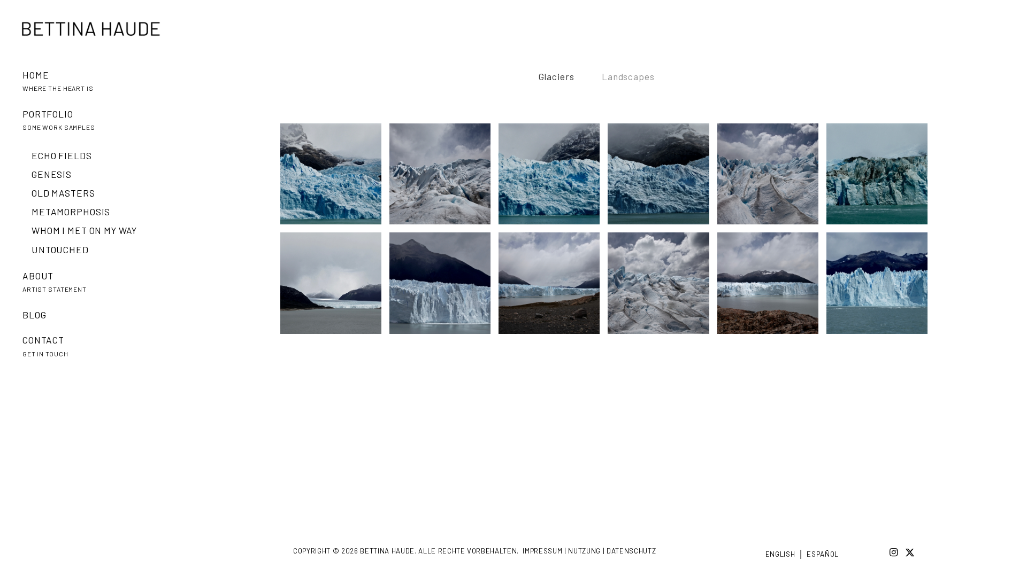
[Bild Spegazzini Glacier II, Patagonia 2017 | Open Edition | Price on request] (334, 177)
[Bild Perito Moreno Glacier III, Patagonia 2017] (334, 286)
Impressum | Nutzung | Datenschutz (589, 551)
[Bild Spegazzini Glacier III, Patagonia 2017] (553, 177)
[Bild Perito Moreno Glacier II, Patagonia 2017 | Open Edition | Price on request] (881, 286)
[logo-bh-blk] (90, 28)
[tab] (556, 83)
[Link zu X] (910, 552)
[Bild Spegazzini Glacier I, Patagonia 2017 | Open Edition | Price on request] (662, 177)
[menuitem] (101, 88)
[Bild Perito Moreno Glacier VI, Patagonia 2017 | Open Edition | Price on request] (444, 177)
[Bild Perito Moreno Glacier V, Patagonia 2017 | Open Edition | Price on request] (771, 177)
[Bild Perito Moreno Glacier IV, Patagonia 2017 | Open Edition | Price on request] (662, 286)
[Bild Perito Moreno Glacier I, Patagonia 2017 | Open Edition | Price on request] (444, 286)
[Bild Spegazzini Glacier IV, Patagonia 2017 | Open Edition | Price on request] (881, 177)
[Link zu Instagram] (894, 552)
